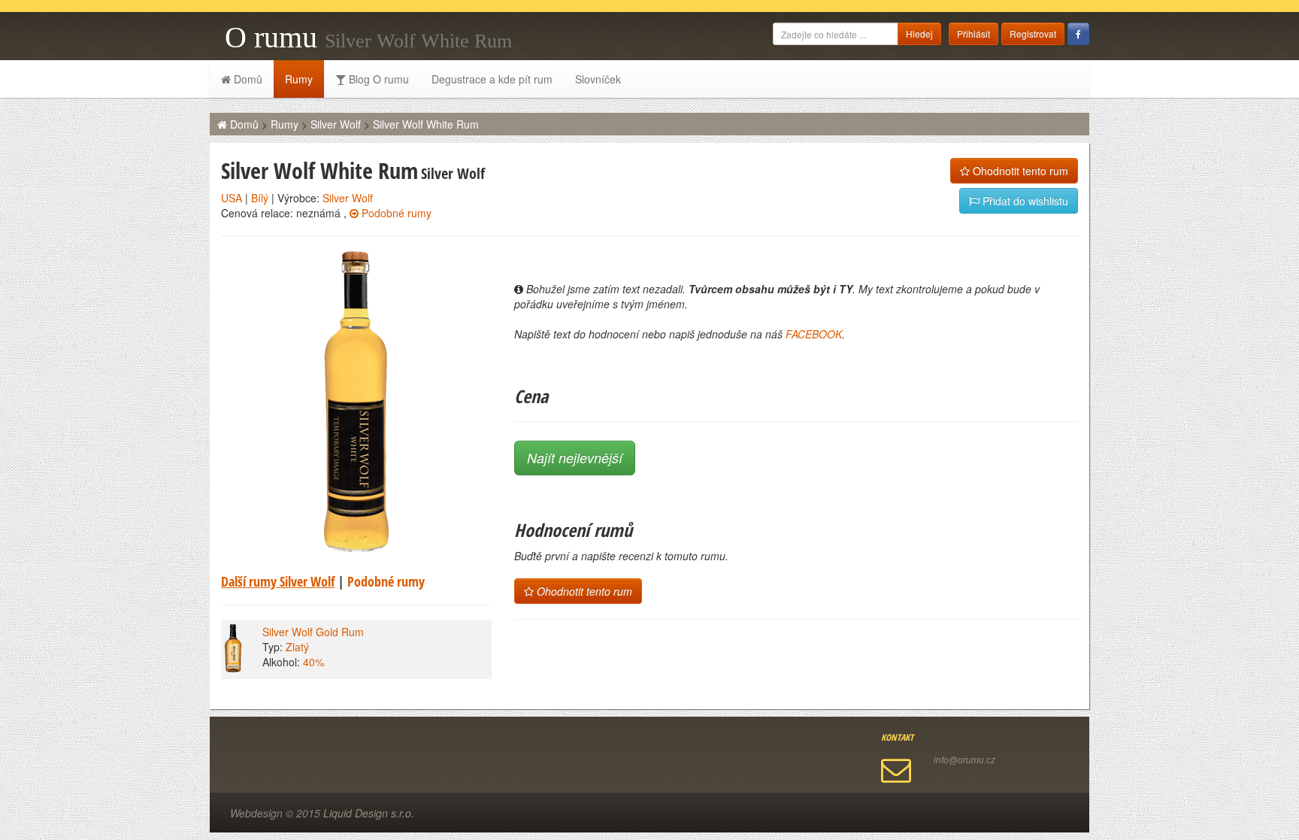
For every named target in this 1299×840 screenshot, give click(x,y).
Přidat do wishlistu (1024, 200)
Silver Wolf (335, 124)
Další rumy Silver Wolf (278, 581)
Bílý (259, 197)
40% (313, 661)
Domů (246, 78)
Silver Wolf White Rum (426, 124)
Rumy (299, 78)
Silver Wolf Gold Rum (313, 631)
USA (231, 197)
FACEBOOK (814, 333)
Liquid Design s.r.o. (368, 812)
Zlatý (297, 646)
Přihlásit (973, 33)
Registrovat (1033, 33)
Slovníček (598, 78)
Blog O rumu (377, 78)
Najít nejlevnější (574, 457)
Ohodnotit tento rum (1019, 170)
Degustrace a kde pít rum (492, 78)
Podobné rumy (395, 212)
